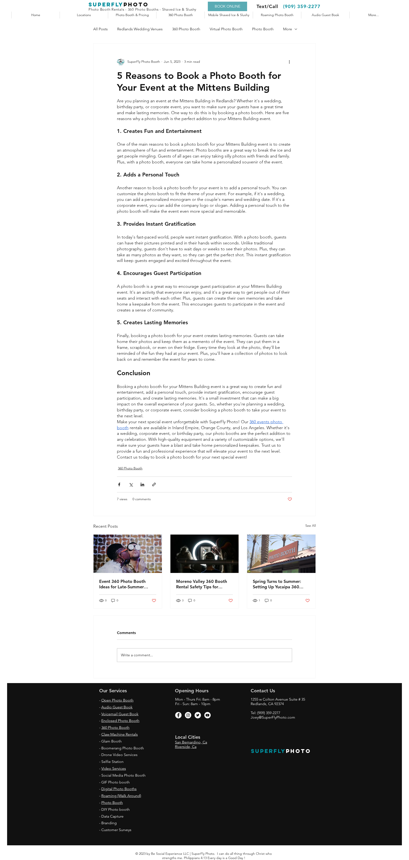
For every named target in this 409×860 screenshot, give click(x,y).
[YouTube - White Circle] (207, 715)
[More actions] (289, 61)
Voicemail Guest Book (119, 714)
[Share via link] (154, 484)
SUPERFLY (268, 751)
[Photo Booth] (127, 554)
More (287, 29)
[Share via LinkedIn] (142, 484)
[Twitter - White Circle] (198, 715)
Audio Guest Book (117, 707)
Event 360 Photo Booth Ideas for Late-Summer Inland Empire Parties (122, 584)
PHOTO (298, 751)
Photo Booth (263, 29)
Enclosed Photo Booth (120, 720)
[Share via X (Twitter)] (131, 484)
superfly (106, 4)
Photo (136, 4)
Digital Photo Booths (119, 789)
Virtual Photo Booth (226, 29)
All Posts (100, 29)
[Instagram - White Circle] (188, 715)
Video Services (113, 768)
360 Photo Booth (186, 29)
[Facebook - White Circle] (178, 715)
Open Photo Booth (117, 700)
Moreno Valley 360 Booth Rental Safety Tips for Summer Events (201, 584)
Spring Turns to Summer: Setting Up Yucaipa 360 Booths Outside (277, 584)
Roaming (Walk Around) (121, 795)
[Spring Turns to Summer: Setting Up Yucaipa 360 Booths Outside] (281, 554)
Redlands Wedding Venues (140, 29)
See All (310, 525)
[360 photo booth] (204, 554)
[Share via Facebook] (119, 484)
